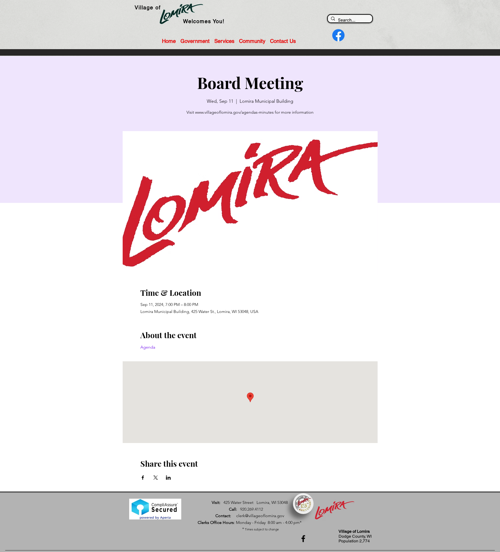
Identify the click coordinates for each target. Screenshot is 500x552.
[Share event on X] (155, 478)
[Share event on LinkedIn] (168, 478)
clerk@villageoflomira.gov (260, 515)
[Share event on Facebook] (142, 478)
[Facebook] (303, 538)
